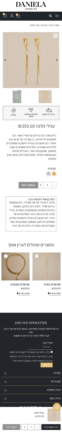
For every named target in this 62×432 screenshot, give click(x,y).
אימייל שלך (48, 343)
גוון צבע (52, 168)
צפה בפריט (55, 293)
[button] (50, 16)
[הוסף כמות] (24, 427)
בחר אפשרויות (51, 427)
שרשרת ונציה (52, 284)
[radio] (54, 174)
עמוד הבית (54, 25)
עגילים (44, 25)
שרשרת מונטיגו (20, 284)
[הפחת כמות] (37, 427)
